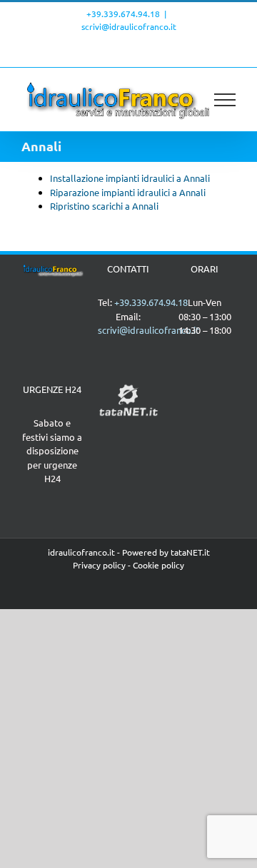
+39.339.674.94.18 (123, 13)
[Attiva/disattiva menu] (225, 99)
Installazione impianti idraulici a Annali (130, 178)
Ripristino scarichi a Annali (104, 206)
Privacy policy (99, 565)
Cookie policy (158, 565)
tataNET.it (190, 552)
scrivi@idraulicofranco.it (128, 26)
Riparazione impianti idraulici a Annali (128, 192)
